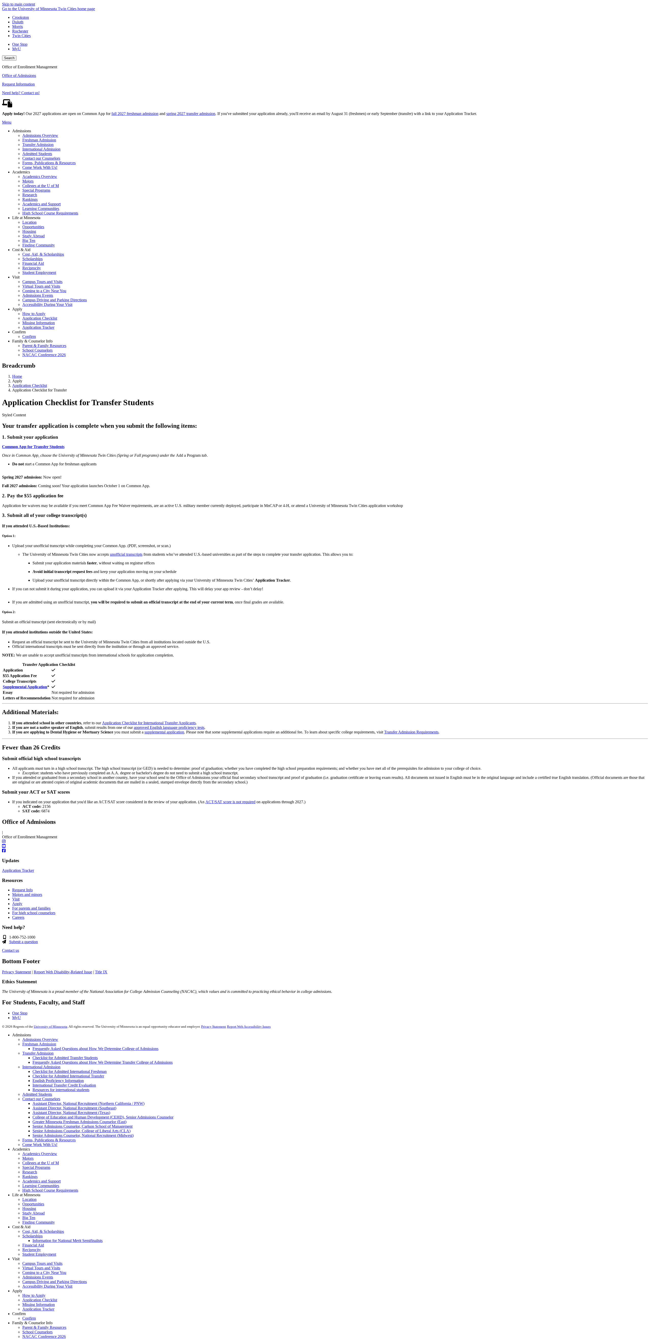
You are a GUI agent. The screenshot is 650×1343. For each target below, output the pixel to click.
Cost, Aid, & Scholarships (43, 1231)
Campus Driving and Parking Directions (54, 1282)
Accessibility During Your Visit (47, 1286)
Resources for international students (60, 1090)
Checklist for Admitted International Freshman (69, 1071)
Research (29, 1172)
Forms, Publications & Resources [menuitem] (49, 163)
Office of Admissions (19, 75)
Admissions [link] (21, 131)
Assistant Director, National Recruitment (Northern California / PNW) (88, 1103)
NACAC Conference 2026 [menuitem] (44, 355)
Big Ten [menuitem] (28, 240)
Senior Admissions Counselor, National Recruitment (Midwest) (83, 1135)
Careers (18, 917)
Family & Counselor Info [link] (32, 341)
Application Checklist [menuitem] (39, 318)
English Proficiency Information (58, 1080)
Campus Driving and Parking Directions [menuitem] (54, 300)
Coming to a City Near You (44, 1272)
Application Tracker (18, 870)
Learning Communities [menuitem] (40, 208)
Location (29, 1199)
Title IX (101, 972)
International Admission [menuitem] (41, 149)
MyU (16, 49)
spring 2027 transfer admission (190, 113)
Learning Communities (40, 1186)
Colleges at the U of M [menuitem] (40, 186)
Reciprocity (31, 1250)
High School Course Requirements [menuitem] (50, 213)
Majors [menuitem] (28, 181)
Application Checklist (29, 385)
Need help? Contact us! (21, 93)
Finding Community (38, 1222)
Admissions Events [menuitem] (37, 295)
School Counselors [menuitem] (37, 350)
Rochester (20, 31)
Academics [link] (21, 172)
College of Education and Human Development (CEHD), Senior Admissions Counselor (102, 1117)
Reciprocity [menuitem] (31, 268)
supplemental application (164, 732)
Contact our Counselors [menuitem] (41, 158)
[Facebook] (325, 850)
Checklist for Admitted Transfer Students (65, 1058)
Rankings (30, 1176)
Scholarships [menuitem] (32, 259)
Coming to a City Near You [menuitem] (44, 291)
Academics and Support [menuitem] (41, 204)
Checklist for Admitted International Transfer (68, 1076)
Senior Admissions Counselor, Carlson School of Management (82, 1126)
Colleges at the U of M (40, 1163)
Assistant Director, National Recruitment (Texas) (71, 1112)
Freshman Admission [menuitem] (39, 140)
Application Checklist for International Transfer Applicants (149, 723)
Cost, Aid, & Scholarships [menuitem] (43, 254)
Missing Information (38, 1304)
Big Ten (28, 1218)
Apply (17, 904)
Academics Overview (39, 1154)
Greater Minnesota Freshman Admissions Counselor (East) (79, 1122)
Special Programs (36, 1167)
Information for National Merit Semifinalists (67, 1240)
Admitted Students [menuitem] (37, 154)
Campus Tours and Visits (42, 1263)
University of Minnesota (50, 1026)
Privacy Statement (16, 972)
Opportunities (33, 1204)
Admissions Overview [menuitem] (40, 135)
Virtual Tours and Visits (41, 1268)
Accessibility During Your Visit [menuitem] (47, 304)
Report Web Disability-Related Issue (63, 972)
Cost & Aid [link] (21, 250)
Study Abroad (33, 1213)
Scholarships (32, 1236)
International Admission (41, 1067)
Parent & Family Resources (44, 1327)
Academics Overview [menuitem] (39, 176)
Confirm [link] (19, 332)
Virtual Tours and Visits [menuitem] (41, 286)
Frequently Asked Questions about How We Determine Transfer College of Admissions (102, 1062)
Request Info (22, 890)
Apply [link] (17, 309)
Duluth (17, 22)
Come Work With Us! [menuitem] (39, 167)
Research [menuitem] (29, 195)
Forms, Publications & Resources (49, 1140)
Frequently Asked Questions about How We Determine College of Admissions (95, 1048)
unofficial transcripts (126, 554)
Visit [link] (16, 277)
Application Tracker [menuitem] (38, 327)
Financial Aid (33, 1245)
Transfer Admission (38, 1053)
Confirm (29, 1318)
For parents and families (31, 908)
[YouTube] (325, 846)
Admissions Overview (40, 1039)
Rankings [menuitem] (30, 199)
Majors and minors (27, 894)
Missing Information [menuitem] (38, 323)
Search (9, 58)
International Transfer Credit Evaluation (64, 1085)
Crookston (20, 17)
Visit (16, 899)
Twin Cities (21, 36)
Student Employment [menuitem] (39, 272)
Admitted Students (37, 1094)
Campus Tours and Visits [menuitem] (42, 282)
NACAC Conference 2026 (44, 1336)
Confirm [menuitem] (29, 336)
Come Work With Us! (39, 1144)
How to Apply (33, 1295)
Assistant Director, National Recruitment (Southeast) (74, 1108)
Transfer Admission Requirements (411, 732)
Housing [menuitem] (29, 231)
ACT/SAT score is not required (230, 802)
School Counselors (37, 1332)
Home (17, 376)
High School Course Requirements (50, 1190)
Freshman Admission (39, 1044)
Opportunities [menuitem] (33, 227)
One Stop (19, 44)
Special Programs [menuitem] (36, 190)
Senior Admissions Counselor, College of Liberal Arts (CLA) (81, 1131)
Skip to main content (18, 4)
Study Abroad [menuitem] (33, 236)
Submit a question (23, 942)
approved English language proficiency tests (169, 727)
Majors (28, 1158)
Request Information (18, 84)
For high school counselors (33, 913)
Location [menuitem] (29, 222)
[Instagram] (325, 841)
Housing (29, 1208)
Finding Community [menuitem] (38, 245)
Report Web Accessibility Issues (249, 1026)
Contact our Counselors (41, 1099)
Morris (17, 26)
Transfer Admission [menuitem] (38, 144)
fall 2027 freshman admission (134, 113)
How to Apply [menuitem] (33, 314)
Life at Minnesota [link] (26, 218)
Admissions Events (37, 1277)
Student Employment (39, 1254)
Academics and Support (41, 1181)
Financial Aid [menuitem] (33, 263)
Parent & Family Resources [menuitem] (44, 345)
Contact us (10, 950)
